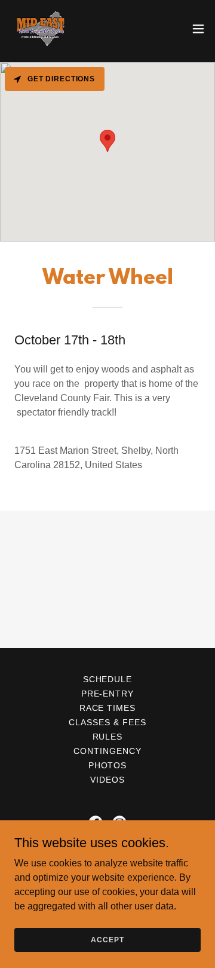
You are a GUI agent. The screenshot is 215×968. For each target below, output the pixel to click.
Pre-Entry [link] (107, 693)
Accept (107, 939)
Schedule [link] (108, 679)
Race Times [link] (107, 708)
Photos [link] (107, 765)
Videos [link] (107, 779)
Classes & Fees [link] (107, 722)
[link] (41, 29)
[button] (198, 29)
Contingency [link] (107, 751)
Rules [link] (108, 736)
